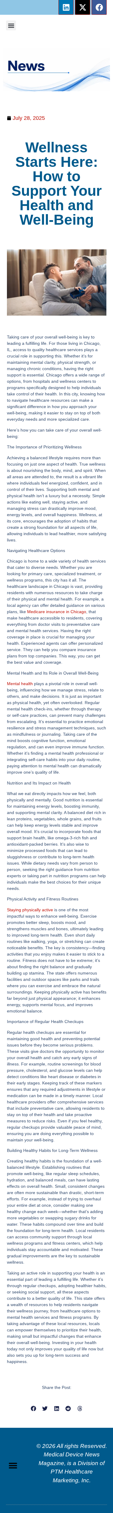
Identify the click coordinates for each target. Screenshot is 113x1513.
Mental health (20, 683)
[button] (11, 25)
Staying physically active (30, 909)
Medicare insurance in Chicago (56, 611)
